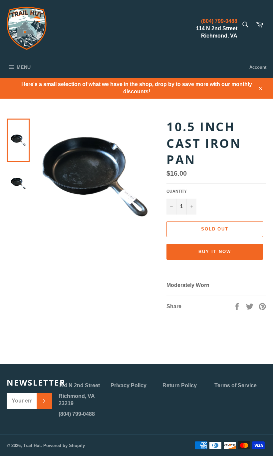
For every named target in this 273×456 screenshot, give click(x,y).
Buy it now (214, 251)
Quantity (176, 191)
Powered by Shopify (64, 445)
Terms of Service (235, 385)
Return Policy (179, 385)
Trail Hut (32, 445)
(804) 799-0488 (219, 21)
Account (257, 67)
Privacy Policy (128, 385)
